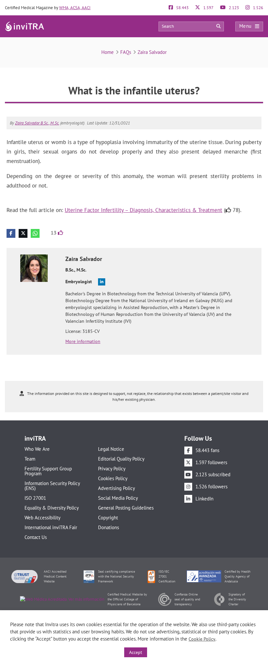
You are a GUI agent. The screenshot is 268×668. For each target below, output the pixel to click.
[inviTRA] (24, 26)
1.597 (207, 7)
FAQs (125, 52)
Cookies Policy (112, 478)
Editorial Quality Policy (121, 458)
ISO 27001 (35, 498)
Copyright (108, 517)
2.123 (233, 7)
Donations (108, 527)
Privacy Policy (112, 468)
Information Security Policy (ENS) (52, 486)
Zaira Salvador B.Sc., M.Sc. (37, 123)
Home (107, 52)
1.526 (257, 7)
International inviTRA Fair (51, 527)
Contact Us (36, 537)
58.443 (182, 7)
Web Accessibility (42, 517)
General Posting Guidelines (126, 507)
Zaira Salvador (152, 52)
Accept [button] (135, 652)
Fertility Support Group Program (48, 471)
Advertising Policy (116, 488)
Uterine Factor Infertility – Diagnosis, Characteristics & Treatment (143, 210)
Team (30, 458)
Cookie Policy (202, 639)
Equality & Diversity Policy (52, 507)
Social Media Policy (118, 498)
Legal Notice (111, 449)
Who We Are (37, 449)
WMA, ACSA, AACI (75, 7)
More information (82, 341)
